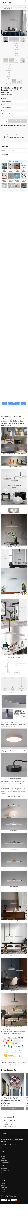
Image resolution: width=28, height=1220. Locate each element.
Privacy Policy (4, 1160)
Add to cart (17, 121)
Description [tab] (4, 146)
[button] (24, 12)
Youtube (3, 1191)
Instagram (4, 1187)
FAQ (2, 1177)
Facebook (3, 1183)
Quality (3, 1158)
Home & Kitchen (5, 1097)
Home (2, 7)
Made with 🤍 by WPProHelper (9, 1197)
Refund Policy (4, 1162)
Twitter (3, 1185)
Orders (3, 1156)
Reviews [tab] (4, 154)
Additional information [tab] (7, 150)
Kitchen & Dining (8, 7)
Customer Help (5, 1170)
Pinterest (3, 1189)
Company (3, 1154)
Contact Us (4, 1173)
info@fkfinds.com (9, 1148)
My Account (4, 1168)
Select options (12, 1108)
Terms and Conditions (7, 1175)
